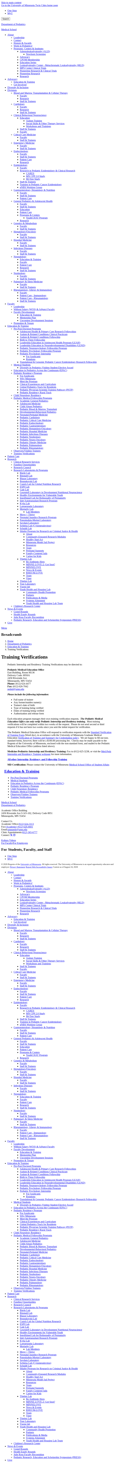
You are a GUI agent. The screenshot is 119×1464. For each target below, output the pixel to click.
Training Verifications (21, 797)
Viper (28, 1415)
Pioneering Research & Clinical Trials (38, 908)
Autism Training (34, 958)
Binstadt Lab (26, 1313)
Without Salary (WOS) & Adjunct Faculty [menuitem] (34, 309)
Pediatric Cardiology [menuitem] (30, 417)
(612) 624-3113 (26, 824)
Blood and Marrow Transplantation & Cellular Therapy (41, 930)
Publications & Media (36, 1435)
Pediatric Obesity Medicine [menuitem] (33, 442)
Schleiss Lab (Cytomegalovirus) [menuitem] (35, 525)
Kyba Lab (25, 1340)
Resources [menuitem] (31, 545)
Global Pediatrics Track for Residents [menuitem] (38, 387)
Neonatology (20, 1094)
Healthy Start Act (34, 1377)
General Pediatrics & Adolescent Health (33, 1038)
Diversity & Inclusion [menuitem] (18, 87)
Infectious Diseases (23, 1085)
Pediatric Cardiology (30, 1255)
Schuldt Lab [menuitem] (26, 528)
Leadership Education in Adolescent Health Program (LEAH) (50, 1180)
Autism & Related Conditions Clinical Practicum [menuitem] (43, 334)
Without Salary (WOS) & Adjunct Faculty (34, 1146)
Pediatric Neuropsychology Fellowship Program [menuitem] (43, 348)
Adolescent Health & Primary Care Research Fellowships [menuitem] (48, 331)
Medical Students (19, 780)
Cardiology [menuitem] (19, 104)
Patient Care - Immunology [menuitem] (33, 295)
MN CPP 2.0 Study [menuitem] (35, 176)
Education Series (28, 899)
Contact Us (6, 821)
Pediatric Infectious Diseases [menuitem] (34, 434)
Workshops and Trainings (38, 963)
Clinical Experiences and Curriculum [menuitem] (38, 384)
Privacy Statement (17, 867)
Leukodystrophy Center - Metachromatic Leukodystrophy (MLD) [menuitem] (52, 65)
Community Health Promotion (41, 1429)
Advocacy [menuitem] (25, 57)
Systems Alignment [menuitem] (35, 600)
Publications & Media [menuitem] (36, 597)
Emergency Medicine (24, 980)
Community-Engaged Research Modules (46, 1374)
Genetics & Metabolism (25, 1060)
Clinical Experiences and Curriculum (38, 1221)
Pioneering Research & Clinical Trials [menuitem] (38, 70)
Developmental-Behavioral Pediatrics (38, 1249)
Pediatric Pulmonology (31, 1282)
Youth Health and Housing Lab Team (44, 1440)
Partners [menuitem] (30, 595)
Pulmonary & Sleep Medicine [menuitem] (28, 281)
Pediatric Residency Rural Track (35, 1230)
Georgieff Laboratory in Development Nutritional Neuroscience (51, 1329)
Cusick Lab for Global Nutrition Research (40, 1321)
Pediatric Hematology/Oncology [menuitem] (35, 428)
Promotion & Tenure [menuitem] (24, 323)
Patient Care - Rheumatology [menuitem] (34, 298)
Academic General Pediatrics (34, 1238)
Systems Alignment (35, 1438)
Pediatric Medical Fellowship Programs (30, 791)
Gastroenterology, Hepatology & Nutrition (34, 1027)
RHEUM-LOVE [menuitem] (34, 573)
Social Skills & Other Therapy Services (45, 961)
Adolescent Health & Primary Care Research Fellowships (48, 1169)
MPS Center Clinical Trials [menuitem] (33, 68)
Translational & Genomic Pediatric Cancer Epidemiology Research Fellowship (58, 1199)
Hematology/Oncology (25, 1069)
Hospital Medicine (23, 1077)
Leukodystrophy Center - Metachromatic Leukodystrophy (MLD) (52, 902)
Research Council (22, 1304)
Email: (4, 829)
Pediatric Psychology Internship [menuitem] (35, 353)
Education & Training (18, 646)
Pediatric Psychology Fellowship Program (40, 1188)
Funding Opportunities (25, 1302)
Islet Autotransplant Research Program (38, 1338)
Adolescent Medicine (30, 1241)
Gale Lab (24, 1327)
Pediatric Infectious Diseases (34, 1271)
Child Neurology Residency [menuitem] (27, 395)
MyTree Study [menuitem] (33, 179)
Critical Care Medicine (25, 972)
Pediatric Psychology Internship (35, 1191)
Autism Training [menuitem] (34, 120)
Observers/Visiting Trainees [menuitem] (27, 450)
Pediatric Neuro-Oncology (33, 1277)
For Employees (20, 843)
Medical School (9, 29)
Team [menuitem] (28, 548)
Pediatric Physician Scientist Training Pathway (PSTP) (46, 1227)
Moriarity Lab (26, 1346)
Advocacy (25, 894)
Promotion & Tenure (24, 1160)
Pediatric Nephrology (30, 1274)
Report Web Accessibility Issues (39, 867)
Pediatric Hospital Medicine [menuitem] (33, 431)
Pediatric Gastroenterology (33, 1263)
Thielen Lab (26, 1396)
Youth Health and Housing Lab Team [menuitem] (44, 603)
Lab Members (33, 1349)
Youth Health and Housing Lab (35, 1426)
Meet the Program (28, 1218)
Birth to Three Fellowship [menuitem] (32, 340)
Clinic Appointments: (11, 832)
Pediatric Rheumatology (31, 1285)
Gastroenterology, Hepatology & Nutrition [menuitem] (34, 190)
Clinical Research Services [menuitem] (27, 462)
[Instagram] (14, 835)
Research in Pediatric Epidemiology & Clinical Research (47, 1008)
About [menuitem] (10, 34)
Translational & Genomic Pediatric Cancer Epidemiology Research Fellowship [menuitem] (58, 362)
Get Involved (20, 922)
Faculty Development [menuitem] (24, 312)
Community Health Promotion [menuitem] (41, 592)
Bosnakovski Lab (28, 1318)
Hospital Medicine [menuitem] (23, 240)
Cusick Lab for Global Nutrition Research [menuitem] (40, 484)
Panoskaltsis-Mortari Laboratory (35, 1357)
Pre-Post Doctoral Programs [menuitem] (27, 328)
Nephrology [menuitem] (19, 273)
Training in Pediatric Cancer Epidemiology (41, 1022)
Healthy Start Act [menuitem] (34, 539)
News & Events (34, 1407)
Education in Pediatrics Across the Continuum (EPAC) (37, 783)
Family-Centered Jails (36, 1390)
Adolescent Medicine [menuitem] (30, 403)
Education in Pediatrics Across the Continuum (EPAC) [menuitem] (40, 370)
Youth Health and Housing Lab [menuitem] (35, 589)
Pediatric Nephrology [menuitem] (30, 437)
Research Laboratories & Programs (31, 1307)
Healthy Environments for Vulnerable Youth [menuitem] (41, 495)
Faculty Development (24, 1149)
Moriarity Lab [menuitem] (26, 509)
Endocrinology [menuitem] (21, 151)
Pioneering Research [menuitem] (30, 73)
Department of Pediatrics (13, 24)
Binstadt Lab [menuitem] (26, 475)
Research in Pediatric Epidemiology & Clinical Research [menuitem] (47, 170)
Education (25, 955)
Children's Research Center (27, 1443)
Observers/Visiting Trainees (24, 794)
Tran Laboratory (28, 1421)
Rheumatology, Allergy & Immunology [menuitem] (33, 290)
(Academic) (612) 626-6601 (19, 826)
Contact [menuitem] (17, 40)
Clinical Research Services (27, 1299)
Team (28, 1385)
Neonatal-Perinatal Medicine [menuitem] (34, 414)
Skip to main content (11, 2)
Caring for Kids (33, 1393)
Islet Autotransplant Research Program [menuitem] (38, 500)
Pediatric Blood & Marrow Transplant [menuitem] (38, 409)
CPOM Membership (30, 897)
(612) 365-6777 (29, 832)
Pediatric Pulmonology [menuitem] (31, 445)
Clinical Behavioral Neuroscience (30, 952)
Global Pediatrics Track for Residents (38, 1224)
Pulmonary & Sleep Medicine (28, 1119)
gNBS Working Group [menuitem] (31, 187)
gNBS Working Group (31, 1024)
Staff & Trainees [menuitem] (28, 101)
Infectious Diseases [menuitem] (23, 248)
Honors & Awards (22, 880)
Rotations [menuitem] (30, 359)
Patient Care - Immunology (33, 1132)
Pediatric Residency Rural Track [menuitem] (35, 392)
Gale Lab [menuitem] (24, 489)
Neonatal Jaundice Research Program (38, 1354)
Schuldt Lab (26, 1365)
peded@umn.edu (15, 689)
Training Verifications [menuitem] (24, 453)
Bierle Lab (25, 1310)
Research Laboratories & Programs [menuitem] (31, 470)
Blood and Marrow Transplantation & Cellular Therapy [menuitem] (41, 93)
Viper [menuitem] (28, 578)
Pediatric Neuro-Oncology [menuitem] (33, 439)
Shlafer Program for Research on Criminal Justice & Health (49, 1368)
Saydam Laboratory (29, 1360)
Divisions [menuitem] (12, 90)
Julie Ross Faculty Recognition (29, 1454)
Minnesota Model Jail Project (40, 1379)
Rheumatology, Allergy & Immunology (33, 1127)
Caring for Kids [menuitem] (33, 556)
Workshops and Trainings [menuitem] (38, 126)
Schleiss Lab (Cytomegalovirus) (35, 1363)
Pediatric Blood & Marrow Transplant (38, 1246)
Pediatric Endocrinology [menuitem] (32, 423)
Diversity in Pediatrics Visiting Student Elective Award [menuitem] (46, 367)
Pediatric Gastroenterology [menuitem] (33, 426)
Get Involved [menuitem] (20, 84)
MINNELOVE (33, 1404)
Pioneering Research (30, 911)
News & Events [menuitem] (34, 570)
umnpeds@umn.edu (17, 829)
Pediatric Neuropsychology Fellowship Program (43, 1185)
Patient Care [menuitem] (26, 159)
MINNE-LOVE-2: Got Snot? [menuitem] (40, 564)
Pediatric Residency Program (25, 786)
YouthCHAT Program (37, 1055)
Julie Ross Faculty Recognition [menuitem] (29, 617)
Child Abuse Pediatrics (31, 1243)
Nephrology (19, 1110)
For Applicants (33, 1193)
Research (24, 913)
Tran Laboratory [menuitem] (28, 584)
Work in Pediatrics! (23, 883)
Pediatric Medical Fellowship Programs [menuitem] (33, 398)
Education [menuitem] (25, 118)
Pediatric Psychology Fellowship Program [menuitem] (40, 351)
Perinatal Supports (35, 1388)
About (10, 872)
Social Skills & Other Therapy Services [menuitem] (45, 123)
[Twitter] (11, 835)
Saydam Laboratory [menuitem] (29, 523)
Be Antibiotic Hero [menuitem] (35, 561)
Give (9, 1460)
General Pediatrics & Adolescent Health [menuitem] (33, 201)
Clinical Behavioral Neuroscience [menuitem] (30, 115)
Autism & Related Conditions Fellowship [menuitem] (40, 337)
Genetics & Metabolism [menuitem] (25, 223)
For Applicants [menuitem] (33, 356)
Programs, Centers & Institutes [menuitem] (28, 48)
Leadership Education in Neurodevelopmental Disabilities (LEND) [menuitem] (52, 345)
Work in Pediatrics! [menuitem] (23, 46)
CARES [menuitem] (30, 173)
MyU (10, 13)
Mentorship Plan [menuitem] (28, 317)
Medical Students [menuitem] (22, 364)
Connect (5, 835)
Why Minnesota (27, 1216)
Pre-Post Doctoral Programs (24, 777)
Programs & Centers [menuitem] (30, 215)
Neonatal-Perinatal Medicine (34, 1252)
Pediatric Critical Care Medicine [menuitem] (35, 420)
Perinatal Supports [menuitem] (35, 550)
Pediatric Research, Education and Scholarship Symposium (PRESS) (47, 1457)
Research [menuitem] (24, 76)
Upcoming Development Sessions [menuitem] (36, 320)
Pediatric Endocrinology (32, 1260)
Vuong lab (25, 1424)
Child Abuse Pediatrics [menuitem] (31, 406)
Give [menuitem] (9, 622)
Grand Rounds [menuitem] (21, 611)
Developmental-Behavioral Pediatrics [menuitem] (38, 412)
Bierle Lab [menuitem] (25, 473)
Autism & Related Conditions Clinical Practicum (43, 1171)
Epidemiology (20, 1002)
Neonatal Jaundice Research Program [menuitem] (38, 517)
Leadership (19, 875)
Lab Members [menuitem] (33, 511)
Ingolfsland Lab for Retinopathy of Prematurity (43, 1335)
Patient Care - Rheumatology (34, 1135)
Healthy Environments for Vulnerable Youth (41, 1332)
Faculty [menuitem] (23, 95)
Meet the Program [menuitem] (28, 381)
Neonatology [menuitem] (20, 256)
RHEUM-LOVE (34, 1410)
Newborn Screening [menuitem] (36, 54)
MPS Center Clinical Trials (33, 905)
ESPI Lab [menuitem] (24, 487)
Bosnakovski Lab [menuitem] (28, 481)
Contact (17, 877)
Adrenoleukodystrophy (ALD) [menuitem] (35, 51)
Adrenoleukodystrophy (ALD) (35, 888)
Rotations (30, 1196)
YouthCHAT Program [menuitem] (37, 217)
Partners (30, 1432)
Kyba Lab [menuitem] (25, 503)
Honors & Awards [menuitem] (22, 43)
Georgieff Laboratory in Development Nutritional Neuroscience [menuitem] (51, 492)
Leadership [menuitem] (19, 37)
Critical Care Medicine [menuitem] (25, 134)
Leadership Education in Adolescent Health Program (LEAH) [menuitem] (50, 342)
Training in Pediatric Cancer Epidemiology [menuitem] (41, 184)
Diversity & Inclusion (18, 924)
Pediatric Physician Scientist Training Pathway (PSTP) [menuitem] (46, 389)
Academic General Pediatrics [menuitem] (34, 401)
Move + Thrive (27, 1352)
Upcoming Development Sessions (36, 1157)
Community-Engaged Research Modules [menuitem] (46, 536)
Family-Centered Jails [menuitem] (36, 553)
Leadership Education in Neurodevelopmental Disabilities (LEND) (52, 1182)
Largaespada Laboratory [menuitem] (32, 506)
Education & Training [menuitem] (24, 82)
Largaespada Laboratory (32, 1343)
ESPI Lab (24, 1324)
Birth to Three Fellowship (32, 1177)
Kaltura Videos (8, 840)
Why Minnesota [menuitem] (27, 378)
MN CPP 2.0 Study (35, 1013)
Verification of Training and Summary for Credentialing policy (48, 738)
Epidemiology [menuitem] (20, 165)
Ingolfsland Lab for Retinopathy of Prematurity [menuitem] (43, 498)
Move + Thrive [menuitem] (27, 514)
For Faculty (7, 843)
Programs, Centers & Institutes (28, 886)
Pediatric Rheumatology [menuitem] (31, 448)
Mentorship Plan (28, 1155)
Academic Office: (10, 824)
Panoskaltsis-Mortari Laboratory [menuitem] (35, 520)
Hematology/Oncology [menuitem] (25, 231)
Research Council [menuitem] (22, 467)
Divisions (12, 927)
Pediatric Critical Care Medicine (35, 1257)
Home (10, 641)
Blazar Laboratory (29, 1316)
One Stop (12, 10)
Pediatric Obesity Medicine (33, 1279)
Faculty (23, 933)
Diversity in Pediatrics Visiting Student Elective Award (46, 1205)
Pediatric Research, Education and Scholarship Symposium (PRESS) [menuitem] (47, 620)
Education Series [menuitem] (28, 62)
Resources (31, 1382)
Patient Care (26, 997)
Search (5, 19)
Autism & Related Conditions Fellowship (40, 1174)
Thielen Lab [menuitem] (26, 559)
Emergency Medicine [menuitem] (24, 143)
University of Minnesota (31, 864)
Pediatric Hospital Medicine (33, 1268)
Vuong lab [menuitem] (25, 586)
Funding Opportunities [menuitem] (25, 464)
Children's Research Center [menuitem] (27, 606)
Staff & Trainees (28, 938)
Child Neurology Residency (24, 789)
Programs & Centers (30, 1052)
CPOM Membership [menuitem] (30, 59)
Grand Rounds (21, 1449)
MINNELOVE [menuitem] (33, 567)
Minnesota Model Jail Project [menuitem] (40, 542)
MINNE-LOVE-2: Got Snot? (40, 1402)
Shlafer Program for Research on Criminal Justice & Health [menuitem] (49, 531)
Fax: (3, 826)
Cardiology (19, 941)
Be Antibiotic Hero (35, 1399)
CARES (30, 1010)
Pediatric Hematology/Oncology (35, 1266)
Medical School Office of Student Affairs (89, 764)
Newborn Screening (36, 891)
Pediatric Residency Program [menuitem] (28, 373)
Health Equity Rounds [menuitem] (24, 614)
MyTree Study (33, 1016)
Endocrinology (21, 988)
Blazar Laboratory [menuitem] (29, 478)
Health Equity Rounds (24, 1451)
